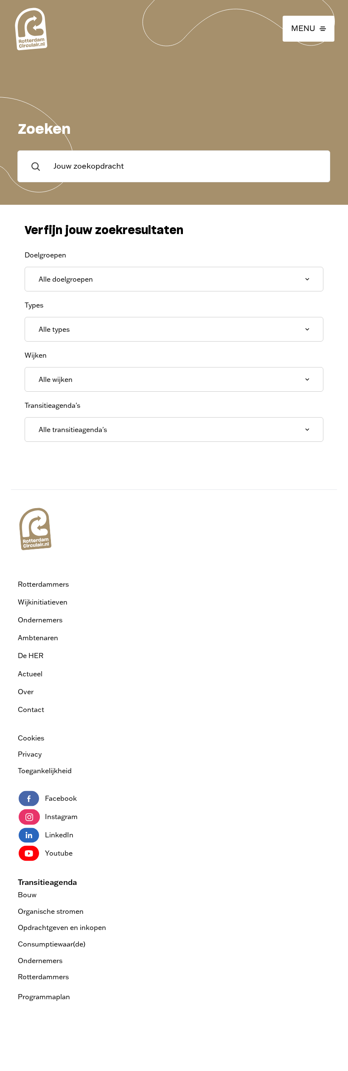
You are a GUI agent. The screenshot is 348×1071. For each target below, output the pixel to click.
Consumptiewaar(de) (51, 944)
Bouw (27, 894)
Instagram (61, 816)
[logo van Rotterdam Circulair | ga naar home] (31, 29)
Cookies (31, 738)
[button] (308, 29)
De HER (30, 655)
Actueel (30, 674)
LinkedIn (59, 835)
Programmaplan (44, 996)
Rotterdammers (43, 584)
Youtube (59, 853)
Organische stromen (51, 911)
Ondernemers (40, 620)
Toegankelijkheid (45, 770)
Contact (31, 709)
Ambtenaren (38, 637)
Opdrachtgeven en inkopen (62, 927)
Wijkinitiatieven (42, 602)
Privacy (30, 754)
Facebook (61, 798)
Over (26, 691)
